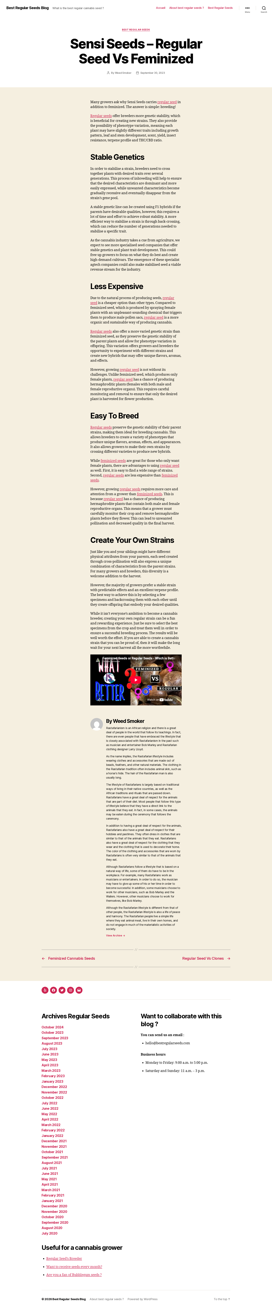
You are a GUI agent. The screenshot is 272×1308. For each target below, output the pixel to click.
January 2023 (52, 1081)
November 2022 (54, 1092)
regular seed (167, 102)
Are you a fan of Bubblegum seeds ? (74, 1275)
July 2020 (49, 1233)
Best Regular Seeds (220, 7)
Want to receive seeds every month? (74, 1267)
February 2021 (53, 1195)
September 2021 (55, 1157)
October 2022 (52, 1098)
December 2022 (54, 1087)
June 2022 (50, 1108)
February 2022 (53, 1130)
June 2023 (50, 1054)
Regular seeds (101, 116)
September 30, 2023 (152, 72)
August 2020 (52, 1228)
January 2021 (52, 1201)
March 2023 (51, 1071)
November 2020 (54, 1212)
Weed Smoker (123, 72)
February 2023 (53, 1076)
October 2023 (52, 1033)
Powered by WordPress (143, 1299)
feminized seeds (113, 461)
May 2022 (49, 1114)
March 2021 (51, 1190)
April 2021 (50, 1184)
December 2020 (54, 1206)
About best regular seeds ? (186, 7)
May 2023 (49, 1060)
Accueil (160, 7)
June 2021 (50, 1174)
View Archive (115, 935)
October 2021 (52, 1152)
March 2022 (51, 1125)
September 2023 (55, 1038)
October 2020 (53, 1217)
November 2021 (54, 1147)
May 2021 (49, 1179)
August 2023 (52, 1043)
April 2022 (50, 1119)
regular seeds (113, 475)
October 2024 (53, 1027)
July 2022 (49, 1103)
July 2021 (49, 1168)
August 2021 (52, 1163)
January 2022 (52, 1136)
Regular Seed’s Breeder (64, 1259)
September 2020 (55, 1223)
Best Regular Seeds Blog (27, 8)
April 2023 (50, 1065)
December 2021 (54, 1141)
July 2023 (49, 1049)
